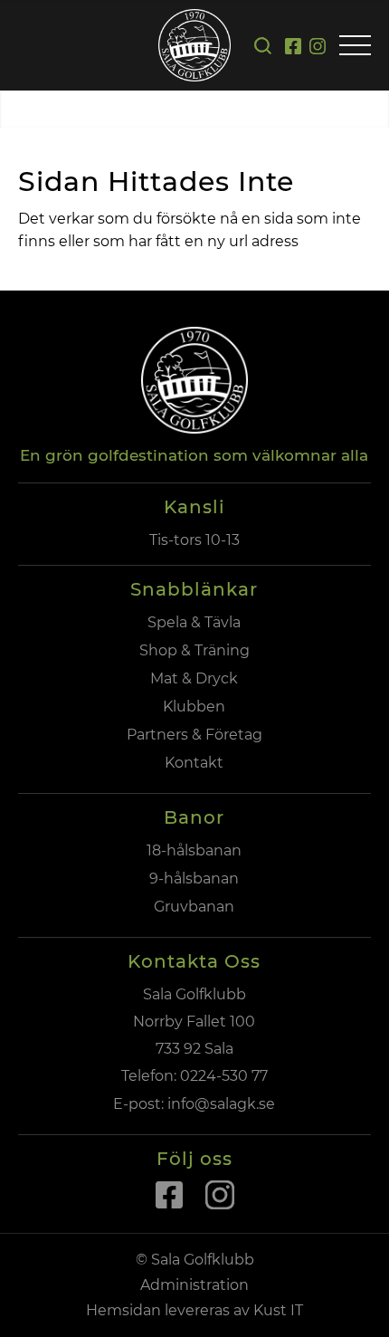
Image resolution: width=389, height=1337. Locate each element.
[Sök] (262, 45)
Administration (194, 1285)
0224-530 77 (224, 1075)
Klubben (194, 706)
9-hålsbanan (194, 878)
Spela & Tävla (194, 622)
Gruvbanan (194, 906)
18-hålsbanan (194, 850)
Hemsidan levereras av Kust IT (194, 1310)
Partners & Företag (194, 734)
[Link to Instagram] (317, 51)
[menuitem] (262, 45)
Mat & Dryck (194, 678)
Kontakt (194, 762)
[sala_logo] (194, 45)
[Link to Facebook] (293, 51)
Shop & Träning (194, 650)
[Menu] (355, 46)
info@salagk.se (219, 1104)
